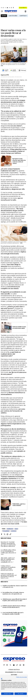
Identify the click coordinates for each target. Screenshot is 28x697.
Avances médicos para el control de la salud (19, 327)
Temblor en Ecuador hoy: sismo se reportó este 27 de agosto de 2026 (14, 586)
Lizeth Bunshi (23, 15)
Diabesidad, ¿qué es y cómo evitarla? (18, 504)
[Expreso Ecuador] (14, 660)
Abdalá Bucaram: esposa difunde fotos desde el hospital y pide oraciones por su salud (14, 599)
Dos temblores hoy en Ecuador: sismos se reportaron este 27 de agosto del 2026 (13, 593)
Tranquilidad (5, 531)
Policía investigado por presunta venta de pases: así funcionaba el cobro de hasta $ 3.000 (8, 576)
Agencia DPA (5, 75)
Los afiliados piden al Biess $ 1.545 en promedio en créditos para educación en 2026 (8, 552)
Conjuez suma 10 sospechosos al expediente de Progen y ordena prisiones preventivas (8, 568)
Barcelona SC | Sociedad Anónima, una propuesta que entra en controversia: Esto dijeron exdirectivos (8, 544)
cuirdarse (13, 531)
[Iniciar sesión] (25, 11)
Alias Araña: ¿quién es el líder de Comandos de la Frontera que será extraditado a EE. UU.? (7, 560)
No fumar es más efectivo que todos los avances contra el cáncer (19, 161)
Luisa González (13, 15)
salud (16, 529)
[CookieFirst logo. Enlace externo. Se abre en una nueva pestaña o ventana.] (1, 678)
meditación (10, 529)
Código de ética (14, 669)
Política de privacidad (21, 677)
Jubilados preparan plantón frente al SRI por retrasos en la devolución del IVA (14, 606)
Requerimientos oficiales (14, 672)
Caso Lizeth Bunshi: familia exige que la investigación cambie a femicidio (12, 613)
